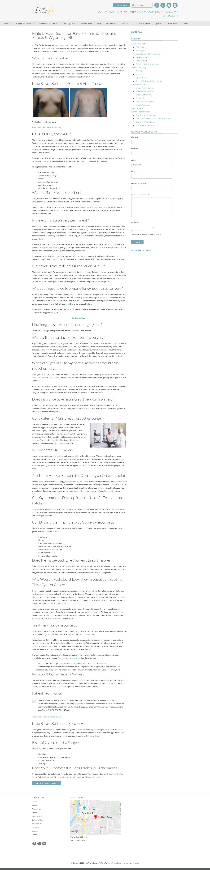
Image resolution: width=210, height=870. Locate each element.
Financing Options (143, 24)
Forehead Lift (141, 61)
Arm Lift (139, 71)
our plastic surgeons (95, 777)
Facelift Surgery (142, 57)
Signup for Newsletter (137, 230)
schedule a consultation (67, 777)
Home (34, 802)
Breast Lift (140, 98)
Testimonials (111, 24)
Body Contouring (138, 67)
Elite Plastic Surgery (94, 232)
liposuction (58, 210)
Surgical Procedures (23, 24)
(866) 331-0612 (146, 12)
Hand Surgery (137, 108)
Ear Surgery (140, 50)
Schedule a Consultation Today (46, 783)
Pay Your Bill (172, 24)
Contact (185, 24)
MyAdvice (135, 863)
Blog (99, 24)
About (6, 24)
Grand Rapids (112, 774)
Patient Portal (122, 5)
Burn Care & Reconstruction (147, 125)
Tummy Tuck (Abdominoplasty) (149, 81)
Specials (158, 24)
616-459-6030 (170, 12)
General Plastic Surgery (141, 112)
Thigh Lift (140, 74)
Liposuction (141, 78)
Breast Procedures (139, 84)
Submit (137, 242)
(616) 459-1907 (113, 12)
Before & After (86, 24)
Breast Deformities (144, 95)
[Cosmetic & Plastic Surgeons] (43, 14)
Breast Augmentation (145, 88)
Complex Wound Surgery (146, 122)
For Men (35, 812)
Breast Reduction (143, 105)
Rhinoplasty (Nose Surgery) (147, 64)
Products (35, 827)
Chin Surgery (141, 47)
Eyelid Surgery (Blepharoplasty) (149, 54)
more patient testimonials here (49, 717)
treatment (77, 658)
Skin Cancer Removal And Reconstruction (153, 118)
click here (95, 736)
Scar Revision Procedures (146, 115)
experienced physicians (64, 45)
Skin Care (124, 24)
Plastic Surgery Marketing (121, 863)
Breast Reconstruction (145, 101)
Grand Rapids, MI (170, 16)
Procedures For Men (47, 24)
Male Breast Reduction (145, 91)
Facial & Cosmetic (138, 44)
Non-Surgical (68, 24)
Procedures (36, 809)
